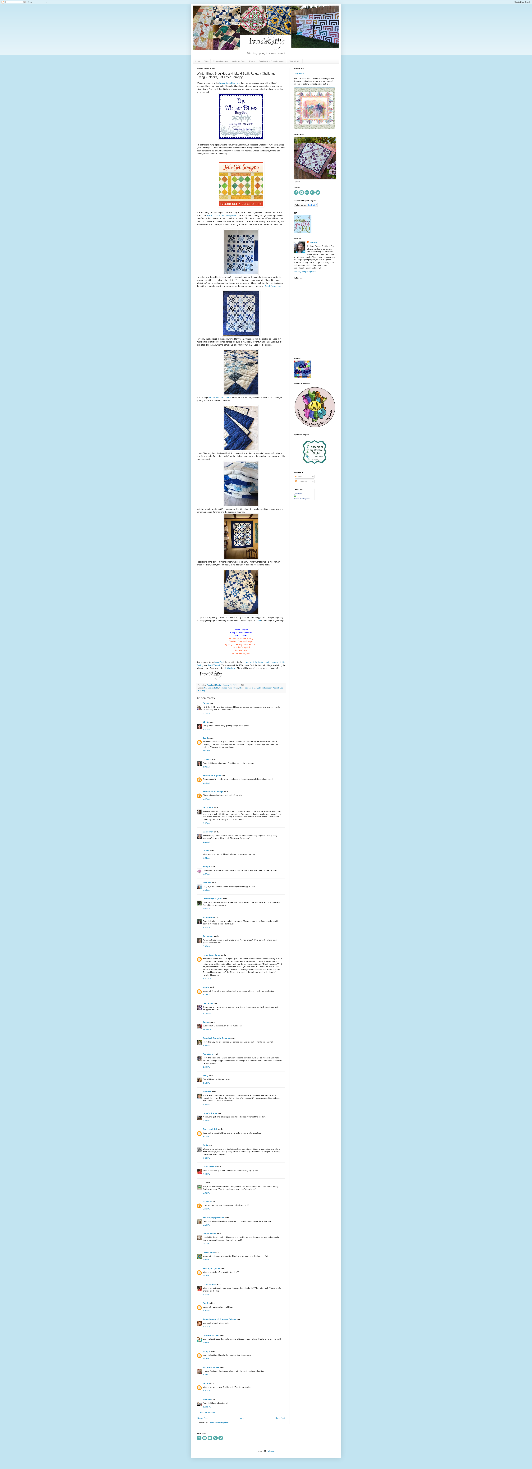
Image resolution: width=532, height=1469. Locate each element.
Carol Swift (208, 832)
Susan (206, 703)
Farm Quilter (209, 1054)
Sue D (206, 1303)
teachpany (208, 1003)
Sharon (206, 1383)
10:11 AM (207, 979)
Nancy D (207, 1201)
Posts (299, 477)
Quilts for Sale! (238, 61)
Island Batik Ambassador (262, 688)
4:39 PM (206, 1158)
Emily (205, 1076)
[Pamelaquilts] (295, 496)
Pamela (313, 242)
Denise (206, 850)
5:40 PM (206, 1209)
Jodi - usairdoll (210, 1129)
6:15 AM (206, 842)
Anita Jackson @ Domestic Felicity (219, 1319)
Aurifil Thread (214, 665)
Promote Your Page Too (302, 499)
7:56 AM (206, 890)
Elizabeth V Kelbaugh (213, 791)
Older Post (280, 1418)
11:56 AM (207, 1029)
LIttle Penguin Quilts (212, 899)
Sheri (205, 722)
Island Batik (219, 662)
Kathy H (206, 1351)
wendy (206, 987)
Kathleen (207, 1092)
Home (197, 61)
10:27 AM (207, 994)
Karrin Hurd (208, 917)
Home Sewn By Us (241, 653)
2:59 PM (206, 1120)
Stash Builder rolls (273, 286)
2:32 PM (206, 1104)
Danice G (207, 759)
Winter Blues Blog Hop (229, 83)
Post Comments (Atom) (219, 1423)
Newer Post (202, 1418)
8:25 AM (206, 909)
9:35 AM (206, 946)
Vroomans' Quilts (211, 1367)
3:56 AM (206, 783)
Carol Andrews (210, 1167)
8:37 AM (206, 927)
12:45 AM (207, 1375)
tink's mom (208, 807)
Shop (206, 61)
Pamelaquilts (298, 493)
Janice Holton (209, 1233)
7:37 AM (206, 874)
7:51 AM (206, 1326)
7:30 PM (206, 1294)
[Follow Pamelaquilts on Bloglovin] (306, 206)
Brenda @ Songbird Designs (216, 1038)
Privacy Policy (294, 61)
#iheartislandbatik (211, 688)
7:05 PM (206, 1260)
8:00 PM (206, 1310)
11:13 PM (207, 751)
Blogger (271, 1451)
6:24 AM (206, 858)
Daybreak (299, 73)
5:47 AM (206, 799)
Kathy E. (207, 866)
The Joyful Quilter (211, 1268)
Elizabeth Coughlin (212, 775)
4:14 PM (206, 1359)
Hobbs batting (244, 688)
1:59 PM (206, 1083)
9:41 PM (206, 729)
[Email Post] (242, 685)
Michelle (207, 1399)
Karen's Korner (210, 1113)
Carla (258, 620)
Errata (252, 61)
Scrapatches (209, 1252)
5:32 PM (206, 1193)
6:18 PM (206, 1225)
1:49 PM (206, 1067)
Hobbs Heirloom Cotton (220, 397)
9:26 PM (206, 713)
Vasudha (207, 883)
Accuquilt (223, 688)
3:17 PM (206, 1136)
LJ (204, 1183)
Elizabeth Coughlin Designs (241, 641)
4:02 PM (206, 1343)
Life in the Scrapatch (241, 647)
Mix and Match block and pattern (221, 215)
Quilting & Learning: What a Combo (241, 644)
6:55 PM (206, 1244)
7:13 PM (206, 1276)
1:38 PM (206, 1045)
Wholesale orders (220, 61)
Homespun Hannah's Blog (241, 638)
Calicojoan (208, 936)
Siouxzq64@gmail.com (213, 1217)
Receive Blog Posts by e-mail (271, 61)
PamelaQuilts (241, 650)
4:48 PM (206, 1174)
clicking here (229, 668)
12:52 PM (207, 1391)
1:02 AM (206, 767)
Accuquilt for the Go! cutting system (262, 662)
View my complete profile (305, 271)
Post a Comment (207, 1412)
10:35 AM (207, 1013)
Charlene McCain (211, 1335)
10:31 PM (207, 1407)
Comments (302, 481)
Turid (205, 738)
